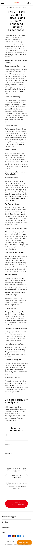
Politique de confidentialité (14, 485)
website (14, 418)
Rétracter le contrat (24, 542)
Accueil (8, 8)
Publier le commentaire (16, 476)
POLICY (4, 532)
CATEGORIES (6, 527)
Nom (6, 435)
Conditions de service (13, 487)
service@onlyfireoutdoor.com (15, 416)
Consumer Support (9, 517)
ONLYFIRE (5, 522)
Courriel (9, 444)
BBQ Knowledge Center (19, 8)
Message (8, 453)
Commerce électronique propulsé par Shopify (16, 544)
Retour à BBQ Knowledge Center (16, 503)
